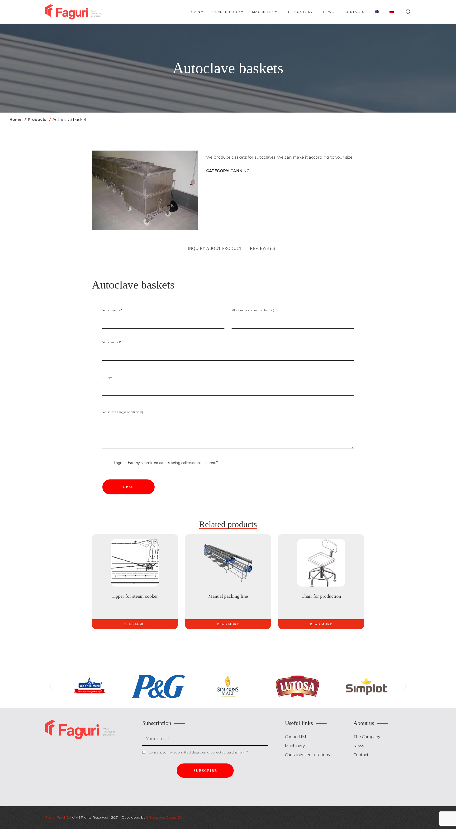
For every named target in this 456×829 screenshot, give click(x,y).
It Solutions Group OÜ (164, 817)
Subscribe (205, 770)
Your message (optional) (122, 412)
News (358, 746)
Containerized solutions (307, 755)
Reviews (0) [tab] (262, 248)
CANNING (239, 171)
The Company (366, 736)
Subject (108, 377)
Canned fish (296, 736)
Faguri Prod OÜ (58, 817)
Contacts (361, 755)
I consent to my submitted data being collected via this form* (197, 752)
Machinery (295, 746)
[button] (50, 686)
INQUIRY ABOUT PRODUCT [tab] (215, 248)
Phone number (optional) (253, 310)
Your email (111, 342)
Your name (112, 310)
